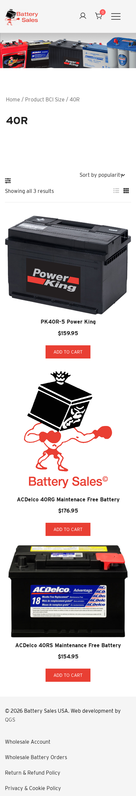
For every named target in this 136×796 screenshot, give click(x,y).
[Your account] (83, 16)
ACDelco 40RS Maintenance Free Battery (68, 645)
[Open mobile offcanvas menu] (115, 16)
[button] (9, 180)
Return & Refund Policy (32, 773)
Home (13, 99)
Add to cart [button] (68, 352)
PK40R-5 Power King (68, 322)
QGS (10, 720)
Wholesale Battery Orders (36, 757)
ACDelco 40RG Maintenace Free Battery (68, 499)
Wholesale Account (28, 742)
